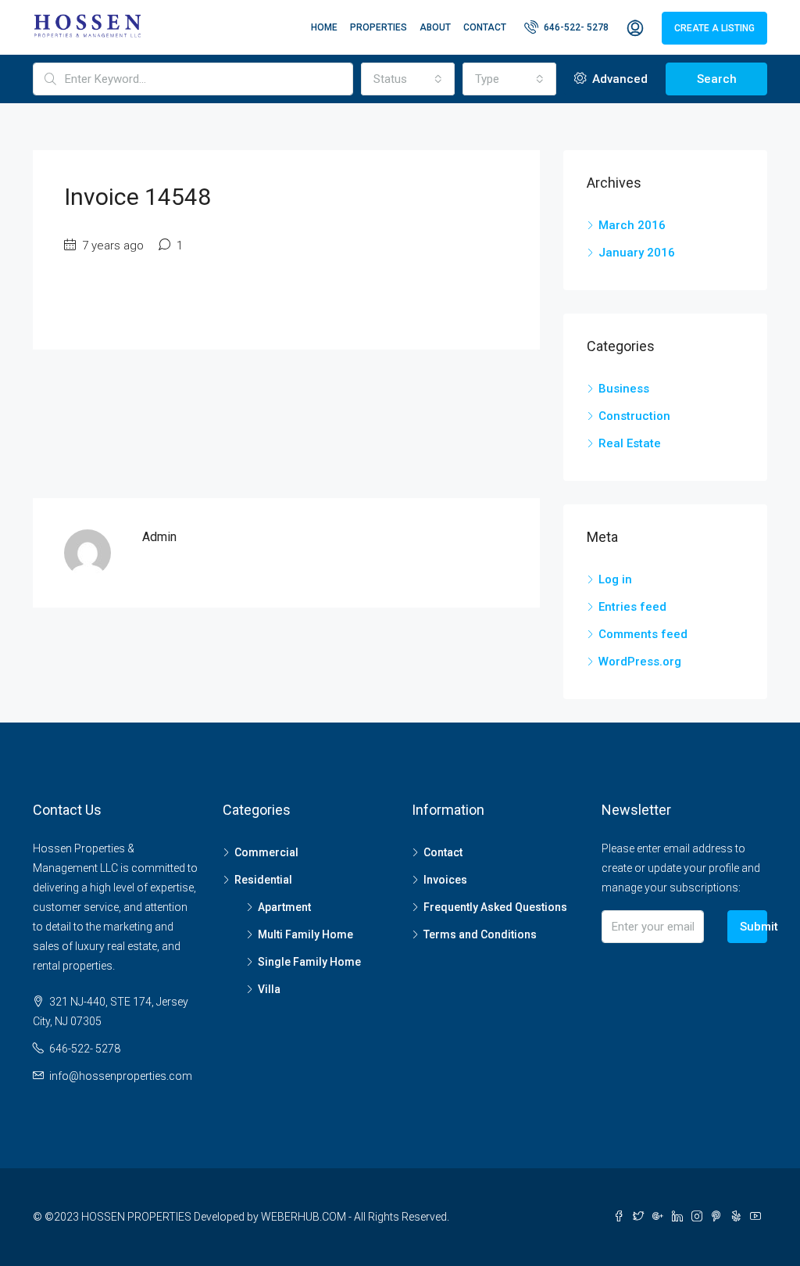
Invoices (445, 879)
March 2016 (632, 225)
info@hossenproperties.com (120, 1076)
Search (717, 79)
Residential (263, 879)
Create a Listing (714, 28)
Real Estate (629, 443)
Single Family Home (309, 962)
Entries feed (632, 607)
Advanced (618, 79)
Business (623, 389)
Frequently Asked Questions (495, 907)
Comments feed (643, 634)
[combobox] (408, 79)
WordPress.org (639, 662)
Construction (634, 416)
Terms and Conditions (480, 934)
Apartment (284, 907)
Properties (378, 27)
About (435, 27)
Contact (484, 27)
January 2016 (636, 253)
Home (324, 27)
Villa (269, 989)
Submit (753, 927)
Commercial (266, 852)
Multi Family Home (305, 934)
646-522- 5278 (575, 27)
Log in (615, 579)
